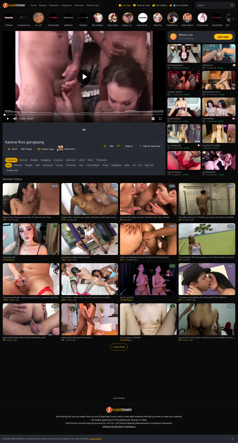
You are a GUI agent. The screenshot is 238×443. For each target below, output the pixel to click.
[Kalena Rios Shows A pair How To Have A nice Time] (31, 202)
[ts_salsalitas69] (184, 136)
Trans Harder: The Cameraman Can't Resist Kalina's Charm (206, 257)
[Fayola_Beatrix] (184, 163)
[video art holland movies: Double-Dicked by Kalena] (148, 242)
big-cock (149, 165)
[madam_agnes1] (184, 83)
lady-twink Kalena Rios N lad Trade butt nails (24, 337)
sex (140, 165)
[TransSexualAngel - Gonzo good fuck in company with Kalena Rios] (31, 282)
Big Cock (23, 160)
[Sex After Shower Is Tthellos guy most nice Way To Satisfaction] (207, 202)
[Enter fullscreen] (160, 118)
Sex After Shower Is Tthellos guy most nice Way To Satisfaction (207, 217)
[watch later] (6, 186)
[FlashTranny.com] (14, 5)
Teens (90, 160)
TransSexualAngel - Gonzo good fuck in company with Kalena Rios (31, 297)
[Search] (232, 5)
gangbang (116, 165)
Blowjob (34, 160)
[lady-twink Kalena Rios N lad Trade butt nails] (31, 322)
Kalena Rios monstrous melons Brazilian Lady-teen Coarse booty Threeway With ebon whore (89, 217)
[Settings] (153, 118)
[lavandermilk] (31, 242)
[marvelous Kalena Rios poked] (89, 242)
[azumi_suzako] (148, 282)
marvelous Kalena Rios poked (75, 257)
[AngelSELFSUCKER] (218, 136)
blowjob (28, 165)
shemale (18, 165)
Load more (119, 346)
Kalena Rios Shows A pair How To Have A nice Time (27, 217)
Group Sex (58, 160)
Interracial (71, 160)
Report (129, 146)
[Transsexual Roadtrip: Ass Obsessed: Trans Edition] (207, 282)
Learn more (95, 438)
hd (134, 165)
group (105, 165)
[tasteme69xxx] (184, 110)
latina (127, 165)
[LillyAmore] (218, 56)
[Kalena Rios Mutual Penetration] (89, 322)
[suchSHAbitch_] (218, 163)
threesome (71, 165)
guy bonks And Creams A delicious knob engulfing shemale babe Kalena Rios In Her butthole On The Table (206, 337)
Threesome (101, 160)
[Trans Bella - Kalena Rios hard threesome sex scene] (89, 282)
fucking (59, 165)
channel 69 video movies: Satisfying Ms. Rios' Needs (145, 217)
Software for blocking (112, 426)
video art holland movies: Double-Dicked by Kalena (144, 257)
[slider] (84, 115)
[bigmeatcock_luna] (218, 83)
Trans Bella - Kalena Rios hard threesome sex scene (85, 297)
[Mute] (15, 118)
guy (81, 165)
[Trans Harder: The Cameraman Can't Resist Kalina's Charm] (207, 242)
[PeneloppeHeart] (184, 56)
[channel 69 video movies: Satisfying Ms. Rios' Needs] (148, 202)
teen (37, 165)
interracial (47, 165)
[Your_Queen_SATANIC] (148, 322)
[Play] (84, 76)
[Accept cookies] (232, 439)
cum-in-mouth (92, 165)
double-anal (12, 170)
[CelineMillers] (218, 110)
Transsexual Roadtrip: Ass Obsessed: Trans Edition (202, 297)
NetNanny (130, 426)
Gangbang (45, 160)
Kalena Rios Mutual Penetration (76, 337)
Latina (81, 160)
